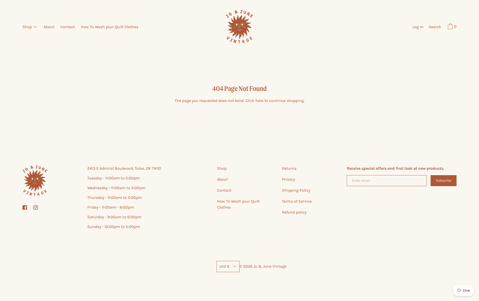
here (259, 100)
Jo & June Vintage (269, 266)
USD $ (224, 266)
